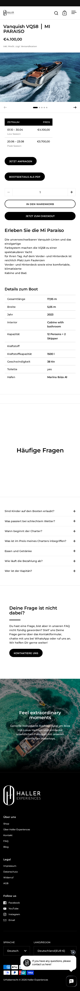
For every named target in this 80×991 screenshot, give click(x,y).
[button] (75, 107)
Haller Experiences (37, 979)
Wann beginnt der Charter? (23, 531)
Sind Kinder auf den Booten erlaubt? (29, 511)
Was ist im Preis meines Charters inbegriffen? (35, 541)
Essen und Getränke (18, 551)
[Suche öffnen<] (56, 13)
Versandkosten (29, 46)
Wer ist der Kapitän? (18, 571)
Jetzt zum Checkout (40, 216)
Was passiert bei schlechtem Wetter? (30, 521)
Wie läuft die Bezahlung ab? (24, 561)
